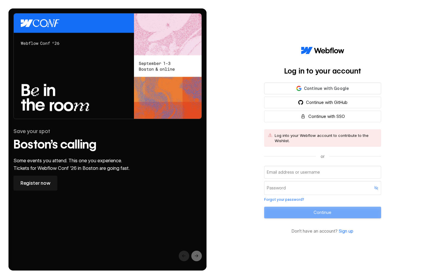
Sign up (346, 231)
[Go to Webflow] (322, 51)
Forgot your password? (284, 199)
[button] (322, 88)
